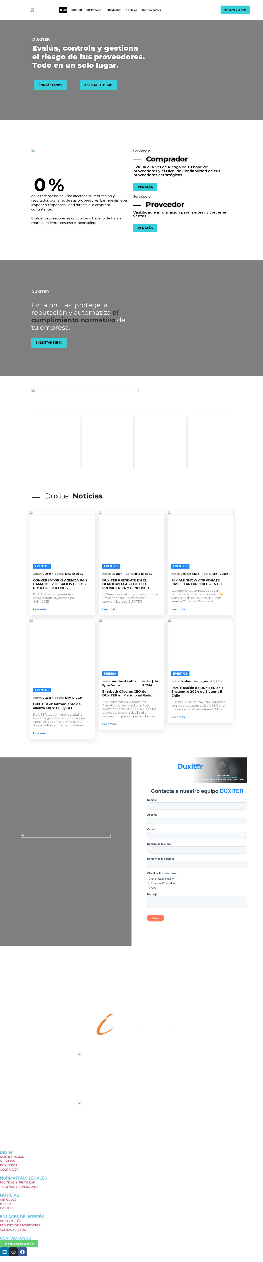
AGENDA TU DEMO (98, 85)
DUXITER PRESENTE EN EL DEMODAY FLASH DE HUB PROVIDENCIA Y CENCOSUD (125, 584)
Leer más (40, 609)
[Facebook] (22, 1251)
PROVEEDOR (114, 9)
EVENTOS (42, 566)
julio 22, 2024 (74, 574)
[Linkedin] (4, 1251)
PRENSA (110, 673)
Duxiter (47, 574)
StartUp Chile (190, 574)
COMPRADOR (94, 9)
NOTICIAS (131, 9)
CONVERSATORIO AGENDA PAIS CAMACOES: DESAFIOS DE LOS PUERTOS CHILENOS (60, 584)
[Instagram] (13, 1251)
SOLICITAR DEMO (49, 342)
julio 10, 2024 (74, 697)
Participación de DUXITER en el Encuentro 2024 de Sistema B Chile (198, 692)
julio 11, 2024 (220, 574)
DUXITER (76, 9)
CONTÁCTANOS (151, 9)
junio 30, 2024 (213, 681)
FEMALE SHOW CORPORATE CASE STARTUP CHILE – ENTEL (197, 582)
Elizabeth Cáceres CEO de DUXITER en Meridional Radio (127, 694)
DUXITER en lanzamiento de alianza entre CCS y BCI (57, 706)
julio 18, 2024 (143, 574)
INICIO (63, 9)
